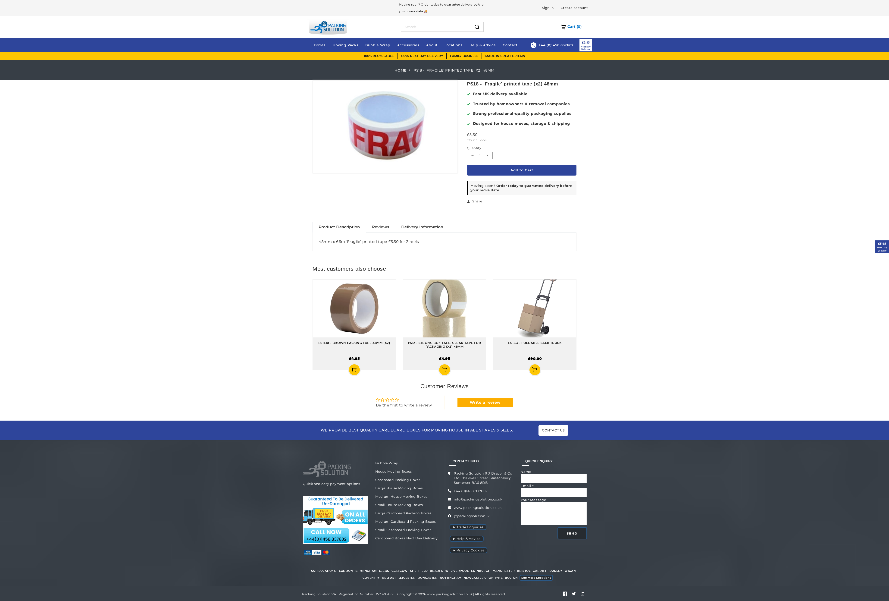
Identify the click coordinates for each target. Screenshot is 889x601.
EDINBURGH (480, 571)
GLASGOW (399, 571)
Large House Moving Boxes (399, 488)
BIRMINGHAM (366, 571)
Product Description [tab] (339, 227)
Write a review (485, 402)
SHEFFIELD (419, 571)
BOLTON (511, 577)
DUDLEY (555, 571)
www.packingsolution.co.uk (478, 508)
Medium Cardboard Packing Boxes (405, 521)
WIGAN (570, 571)
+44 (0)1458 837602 (471, 491)
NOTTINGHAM (450, 577)
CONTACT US (553, 430)
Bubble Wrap (386, 463)
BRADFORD (439, 571)
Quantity (474, 148)
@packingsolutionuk (472, 516)
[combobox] (436, 26)
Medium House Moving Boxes (401, 496)
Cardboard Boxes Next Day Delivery (406, 538)
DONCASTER (427, 577)
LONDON (346, 571)
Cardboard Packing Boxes (397, 480)
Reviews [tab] (380, 227)
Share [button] (477, 201)
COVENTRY (371, 577)
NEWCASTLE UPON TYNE (483, 577)
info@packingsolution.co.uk (478, 499)
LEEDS (384, 571)
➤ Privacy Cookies (468, 550)
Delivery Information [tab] (422, 227)
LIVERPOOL (460, 571)
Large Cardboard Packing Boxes (403, 513)
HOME (400, 70)
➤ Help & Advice (467, 539)
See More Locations (536, 577)
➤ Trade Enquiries (468, 527)
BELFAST (389, 577)
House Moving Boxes (393, 471)
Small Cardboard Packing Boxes (403, 530)
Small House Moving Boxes (399, 505)
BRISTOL (523, 571)
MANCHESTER (504, 571)
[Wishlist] (328, 369)
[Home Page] (328, 26)
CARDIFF (540, 571)
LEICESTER (406, 577)
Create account (574, 8)
